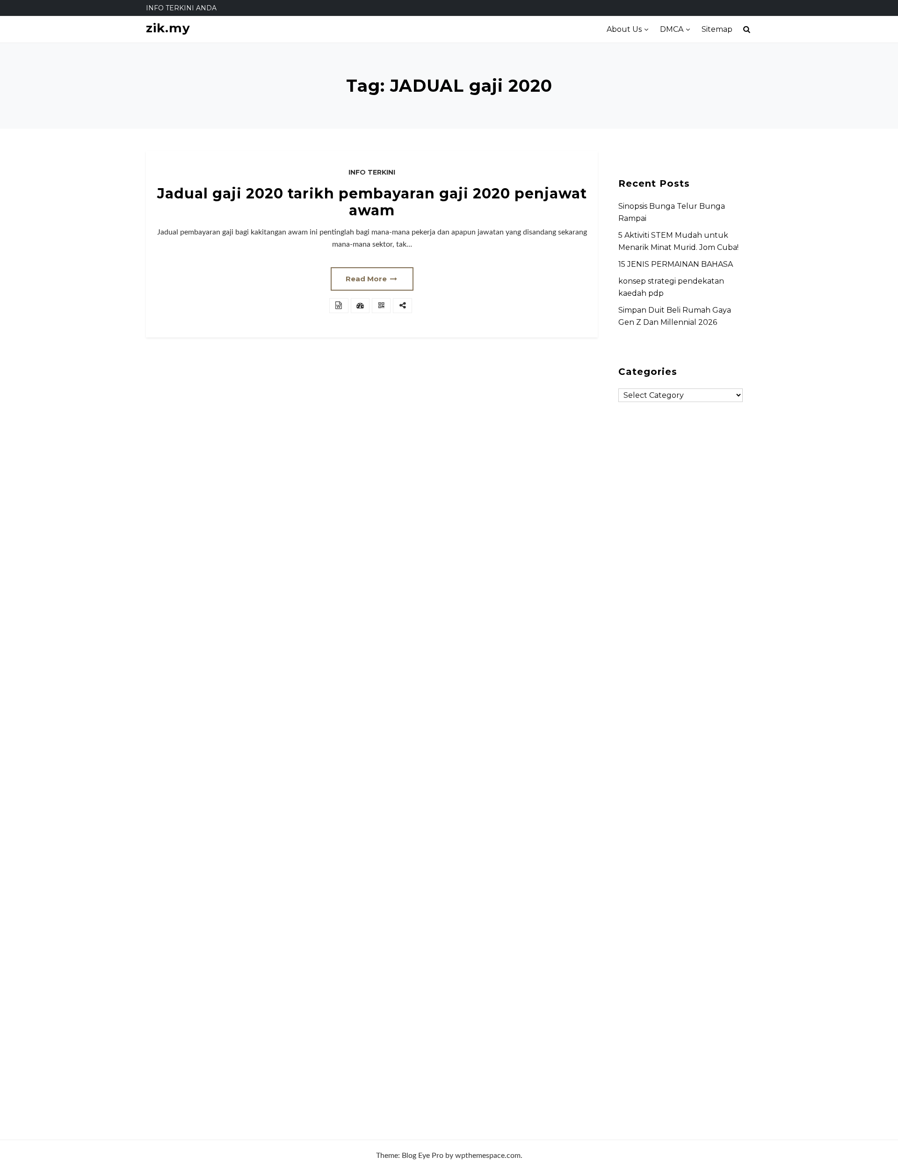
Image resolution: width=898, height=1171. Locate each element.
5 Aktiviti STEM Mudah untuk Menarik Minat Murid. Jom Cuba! (678, 241)
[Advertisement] (680, 755)
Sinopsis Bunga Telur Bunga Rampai (671, 212)
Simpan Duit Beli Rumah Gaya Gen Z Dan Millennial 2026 (674, 316)
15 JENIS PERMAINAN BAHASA (675, 264)
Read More (367, 278)
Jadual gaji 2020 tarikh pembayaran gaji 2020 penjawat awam (372, 202)
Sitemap (717, 29)
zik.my (168, 28)
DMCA (671, 29)
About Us (624, 29)
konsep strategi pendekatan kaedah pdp (671, 287)
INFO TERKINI (371, 172)
